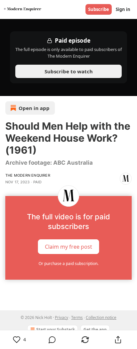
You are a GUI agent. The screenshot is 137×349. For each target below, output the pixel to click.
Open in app (34, 108)
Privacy (61, 317)
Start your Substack (55, 329)
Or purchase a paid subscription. (68, 263)
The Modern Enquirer (27, 175)
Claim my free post (68, 246)
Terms (77, 317)
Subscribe (98, 9)
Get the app (95, 329)
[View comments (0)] (52, 339)
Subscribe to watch (69, 71)
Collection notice (101, 317)
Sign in (123, 9)
